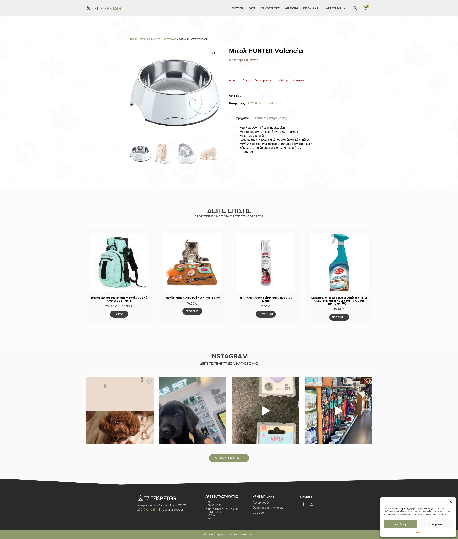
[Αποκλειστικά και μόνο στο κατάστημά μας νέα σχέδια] (265, 410)
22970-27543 (146, 510)
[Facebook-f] (303, 504)
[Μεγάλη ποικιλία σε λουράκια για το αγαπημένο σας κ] (338, 410)
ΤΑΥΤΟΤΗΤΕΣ (270, 8)
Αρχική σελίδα (139, 39)
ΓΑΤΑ (252, 8)
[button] (451, 501)
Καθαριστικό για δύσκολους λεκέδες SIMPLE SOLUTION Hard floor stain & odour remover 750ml (339, 300)
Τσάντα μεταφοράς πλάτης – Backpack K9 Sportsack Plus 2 (119, 299)
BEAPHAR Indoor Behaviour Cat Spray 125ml (265, 299)
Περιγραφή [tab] (242, 118)
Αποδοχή (400, 524)
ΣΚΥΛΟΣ (238, 8)
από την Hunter (243, 60)
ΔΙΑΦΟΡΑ (291, 8)
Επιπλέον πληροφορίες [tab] (271, 118)
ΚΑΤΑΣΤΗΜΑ (333, 8)
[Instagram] (311, 504)
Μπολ (279, 103)
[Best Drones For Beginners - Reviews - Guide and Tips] (104, 8)
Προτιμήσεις (436, 524)
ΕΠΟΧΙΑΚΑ (311, 8)
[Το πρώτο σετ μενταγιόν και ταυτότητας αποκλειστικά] (120, 410)
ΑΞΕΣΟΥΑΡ (169, 39)
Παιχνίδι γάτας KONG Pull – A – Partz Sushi (192, 298)
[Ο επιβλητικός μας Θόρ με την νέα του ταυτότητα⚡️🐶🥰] (192, 410)
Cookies (416, 532)
